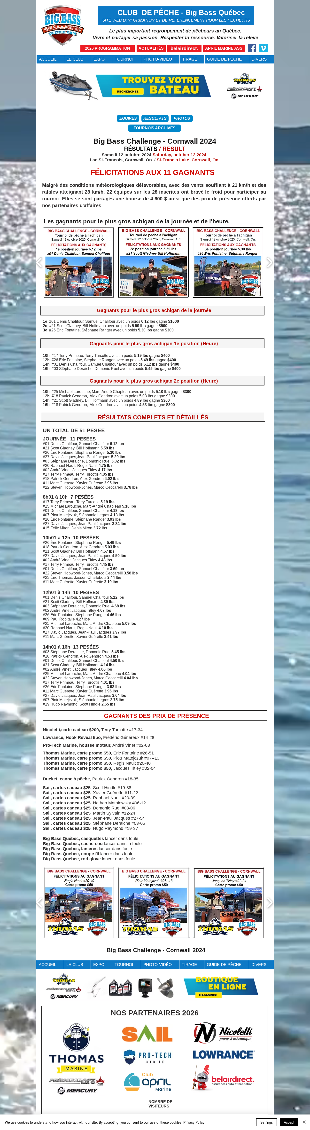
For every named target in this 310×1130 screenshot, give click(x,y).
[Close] (304, 1122)
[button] (77, 59)
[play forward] (269, 262)
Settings (266, 1122)
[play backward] (39, 262)
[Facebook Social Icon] (252, 48)
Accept (289, 1122)
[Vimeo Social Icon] (263, 48)
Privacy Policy (193, 1122)
